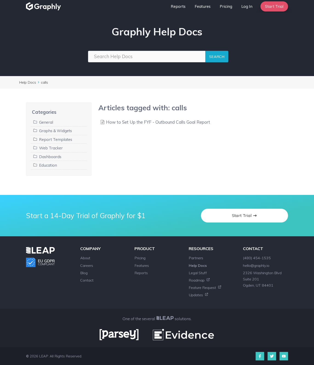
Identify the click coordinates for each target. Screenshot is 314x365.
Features (203, 6)
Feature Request (203, 287)
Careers (86, 265)
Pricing (226, 6)
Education (48, 165)
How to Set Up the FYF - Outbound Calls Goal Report (158, 122)
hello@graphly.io (256, 265)
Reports (178, 6)
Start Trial (274, 6)
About (85, 258)
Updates (196, 295)
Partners (196, 258)
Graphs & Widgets (55, 130)
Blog (84, 273)
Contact (87, 280)
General (46, 122)
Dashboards (50, 156)
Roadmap (197, 280)
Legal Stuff (198, 273)
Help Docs (27, 82)
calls (44, 82)
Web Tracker (51, 147)
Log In (246, 6)
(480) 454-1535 (257, 258)
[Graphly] (44, 6)
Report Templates (55, 139)
